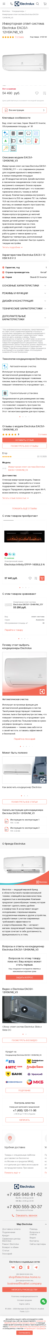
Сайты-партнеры (38, 1244)
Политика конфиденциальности (24, 1296)
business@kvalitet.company (24, 1283)
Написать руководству (24, 1290)
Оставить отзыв (24, 440)
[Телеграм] (36, 1267)
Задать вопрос (24, 977)
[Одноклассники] (28, 1267)
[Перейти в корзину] (45, 3)
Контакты (34, 1241)
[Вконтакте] (13, 1267)
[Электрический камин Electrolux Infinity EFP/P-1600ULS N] (24, 536)
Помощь (34, 1229)
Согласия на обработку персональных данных (27, 1327)
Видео (33, 1238)
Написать (24, 1120)
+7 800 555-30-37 (24, 1207)
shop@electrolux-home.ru (24, 1277)
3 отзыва (19, 37)
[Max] (20, 1267)
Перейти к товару (14, 630)
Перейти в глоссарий (24, 739)
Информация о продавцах (34, 1328)
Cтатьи (5, 1250)
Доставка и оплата (11, 1229)
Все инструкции (16, 110)
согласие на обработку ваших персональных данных (25, 1322)
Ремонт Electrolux (10, 1244)
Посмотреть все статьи (24, 802)
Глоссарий (7, 1254)
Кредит (5, 1235)
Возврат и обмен (10, 1247)
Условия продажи (24, 1300)
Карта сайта (24, 1304)
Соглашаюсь (24, 1333)
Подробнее (24, 1090)
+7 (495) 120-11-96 (24, 1110)
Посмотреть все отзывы (24, 446)
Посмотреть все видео (24, 1040)
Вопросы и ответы (35, 1233)
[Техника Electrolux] (24, 3)
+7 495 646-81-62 (24, 1194)
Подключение (8, 1232)
